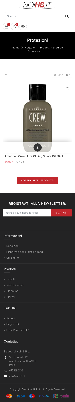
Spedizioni (12, 246)
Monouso (13, 291)
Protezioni (37, 51)
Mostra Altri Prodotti (37, 180)
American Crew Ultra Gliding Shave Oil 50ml (34, 156)
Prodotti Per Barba (51, 47)
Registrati (12, 324)
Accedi (10, 318)
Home (15, 47)
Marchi (11, 297)
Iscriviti (61, 212)
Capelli (11, 279)
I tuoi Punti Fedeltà (17, 330)
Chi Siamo (12, 257)
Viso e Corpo (15, 285)
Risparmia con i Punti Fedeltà (24, 252)
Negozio (30, 47)
